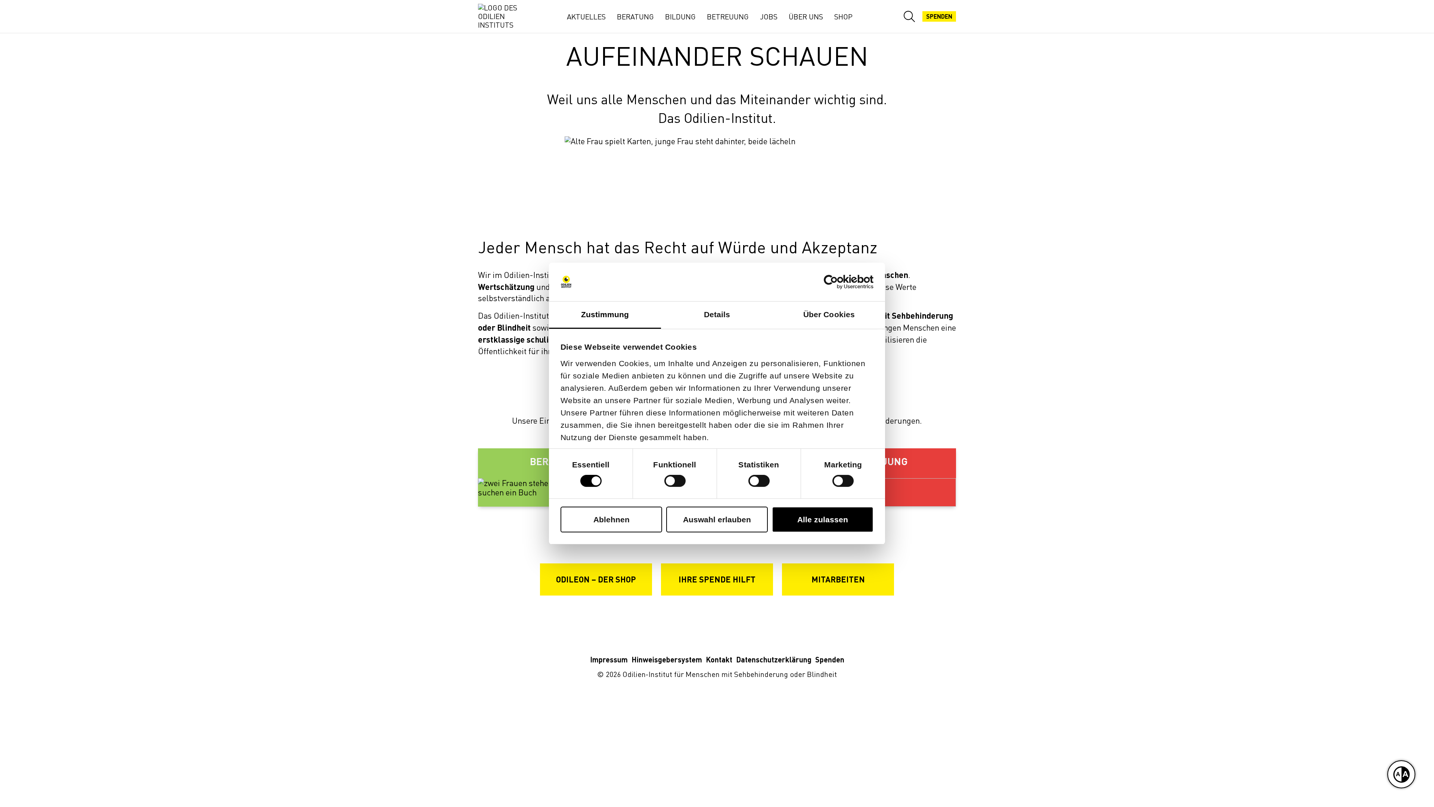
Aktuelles (586, 16)
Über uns (806, 16)
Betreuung (728, 16)
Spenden (939, 16)
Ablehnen (611, 519)
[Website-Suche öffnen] (909, 16)
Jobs (768, 16)
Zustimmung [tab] (605, 314)
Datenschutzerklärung (773, 659)
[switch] (675, 481)
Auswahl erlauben (717, 519)
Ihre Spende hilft (717, 579)
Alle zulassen (822, 519)
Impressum (609, 659)
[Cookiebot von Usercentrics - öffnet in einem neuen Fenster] (840, 282)
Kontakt (719, 659)
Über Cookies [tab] (829, 314)
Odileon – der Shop (596, 579)
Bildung (680, 16)
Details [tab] (717, 314)
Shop (843, 16)
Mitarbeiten (838, 579)
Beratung (635, 16)
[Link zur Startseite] (504, 16)
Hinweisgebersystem (666, 659)
